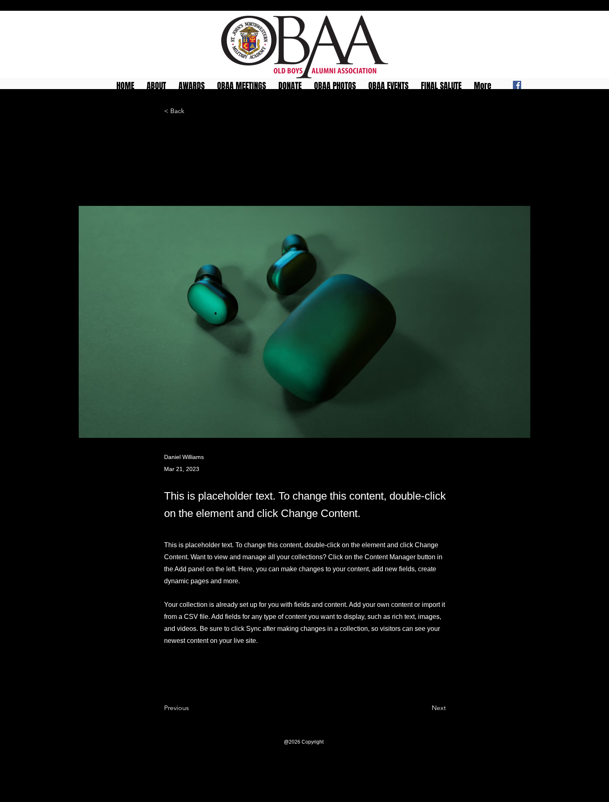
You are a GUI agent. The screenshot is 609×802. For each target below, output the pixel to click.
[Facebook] (517, 85)
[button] (191, 84)
